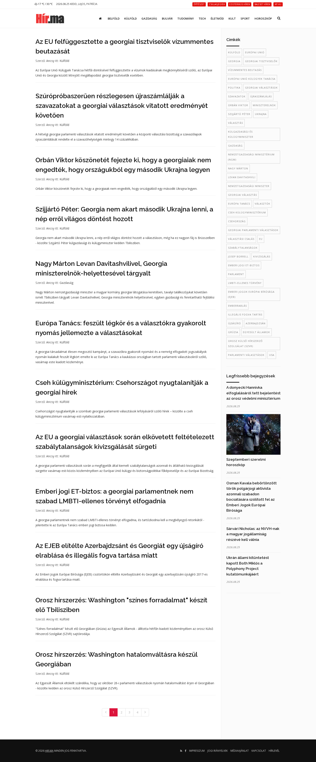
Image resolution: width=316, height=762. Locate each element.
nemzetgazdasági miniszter (248, 186)
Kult (232, 18)
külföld (234, 52)
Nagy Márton (238, 168)
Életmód (217, 18)
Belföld (114, 18)
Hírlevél (274, 751)
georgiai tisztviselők (261, 61)
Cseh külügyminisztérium (247, 212)
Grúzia (233, 332)
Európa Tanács (239, 203)
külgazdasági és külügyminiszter (240, 134)
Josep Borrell (238, 256)
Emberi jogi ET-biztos (243, 265)
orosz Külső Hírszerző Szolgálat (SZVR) (245, 343)
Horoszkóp (263, 18)
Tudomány (185, 18)
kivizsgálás (261, 256)
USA (271, 355)
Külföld (130, 18)
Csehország (237, 221)
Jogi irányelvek (217, 751)
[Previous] (106, 712)
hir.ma (49, 751)
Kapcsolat (259, 751)
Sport (245, 18)
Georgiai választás (242, 194)
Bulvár (167, 18)
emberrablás (237, 305)
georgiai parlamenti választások (253, 230)
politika (234, 87)
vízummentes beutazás (245, 70)
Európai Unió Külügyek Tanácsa (251, 78)
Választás (235, 122)
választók (262, 203)
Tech (202, 18)
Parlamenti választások (246, 355)
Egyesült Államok (256, 332)
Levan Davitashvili (241, 177)
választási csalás (241, 238)
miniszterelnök (264, 105)
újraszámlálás (261, 96)
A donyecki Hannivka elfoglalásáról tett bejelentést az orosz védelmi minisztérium (253, 393)
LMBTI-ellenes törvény (245, 283)
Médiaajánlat (239, 751)
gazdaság (235, 145)
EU (260, 238)
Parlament (236, 274)
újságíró (234, 323)
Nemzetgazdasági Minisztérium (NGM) (251, 157)
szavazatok (236, 96)
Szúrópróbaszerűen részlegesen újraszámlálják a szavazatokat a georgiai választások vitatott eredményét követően (121, 105)
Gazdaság (149, 18)
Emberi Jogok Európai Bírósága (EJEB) (251, 294)
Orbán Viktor (238, 105)
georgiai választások (261, 87)
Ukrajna (261, 114)
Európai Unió (254, 52)
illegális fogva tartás (245, 314)
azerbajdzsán (255, 323)
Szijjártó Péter (239, 114)
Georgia (234, 61)
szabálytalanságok (243, 247)
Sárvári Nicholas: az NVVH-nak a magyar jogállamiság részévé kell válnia (252, 534)
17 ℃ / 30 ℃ (45, 4)
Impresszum (197, 751)
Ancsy (50, 61)
